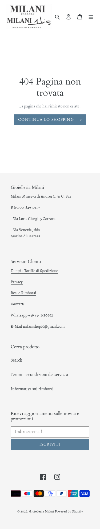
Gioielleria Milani (42, 511)
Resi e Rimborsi (23, 292)
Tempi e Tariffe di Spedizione (34, 270)
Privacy (17, 281)
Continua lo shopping (46, 119)
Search (16, 360)
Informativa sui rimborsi (32, 389)
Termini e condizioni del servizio (39, 375)
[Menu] (91, 16)
